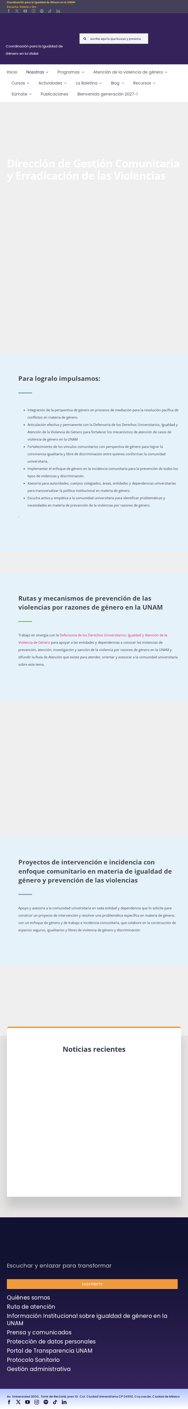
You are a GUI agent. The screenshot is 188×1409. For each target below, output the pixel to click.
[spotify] (42, 11)
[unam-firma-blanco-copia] (20, 1235)
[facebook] (9, 11)
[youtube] (25, 11)
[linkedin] (58, 11)
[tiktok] (50, 11)
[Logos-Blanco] (39, 18)
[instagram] (33, 11)
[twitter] (17, 11)
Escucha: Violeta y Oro (21, 6)
